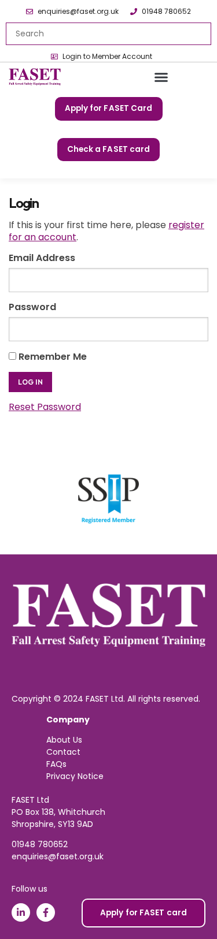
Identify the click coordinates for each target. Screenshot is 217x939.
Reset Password (45, 406)
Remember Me (51, 356)
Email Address (42, 257)
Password (32, 307)
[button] (161, 77)
